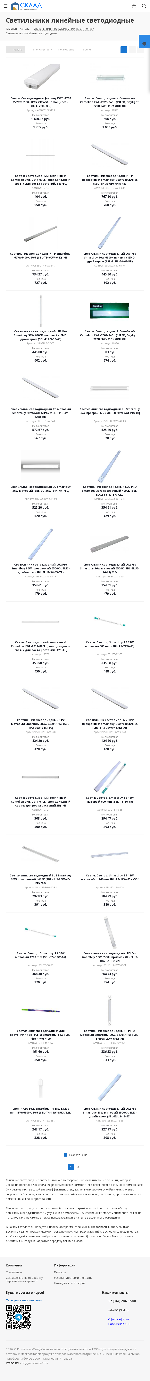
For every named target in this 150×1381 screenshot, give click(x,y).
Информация (65, 1265)
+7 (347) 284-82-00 (122, 1301)
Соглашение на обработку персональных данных (24, 1279)
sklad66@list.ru (118, 1310)
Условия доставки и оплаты (73, 1278)
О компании (14, 1272)
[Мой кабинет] (134, 6)
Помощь (60, 1272)
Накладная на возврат (69, 1283)
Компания (14, 1265)
